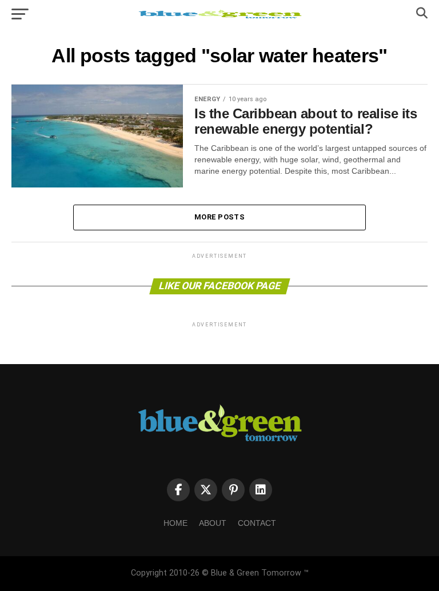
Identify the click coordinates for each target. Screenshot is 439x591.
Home (175, 523)
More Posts (219, 217)
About (212, 523)
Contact (257, 523)
